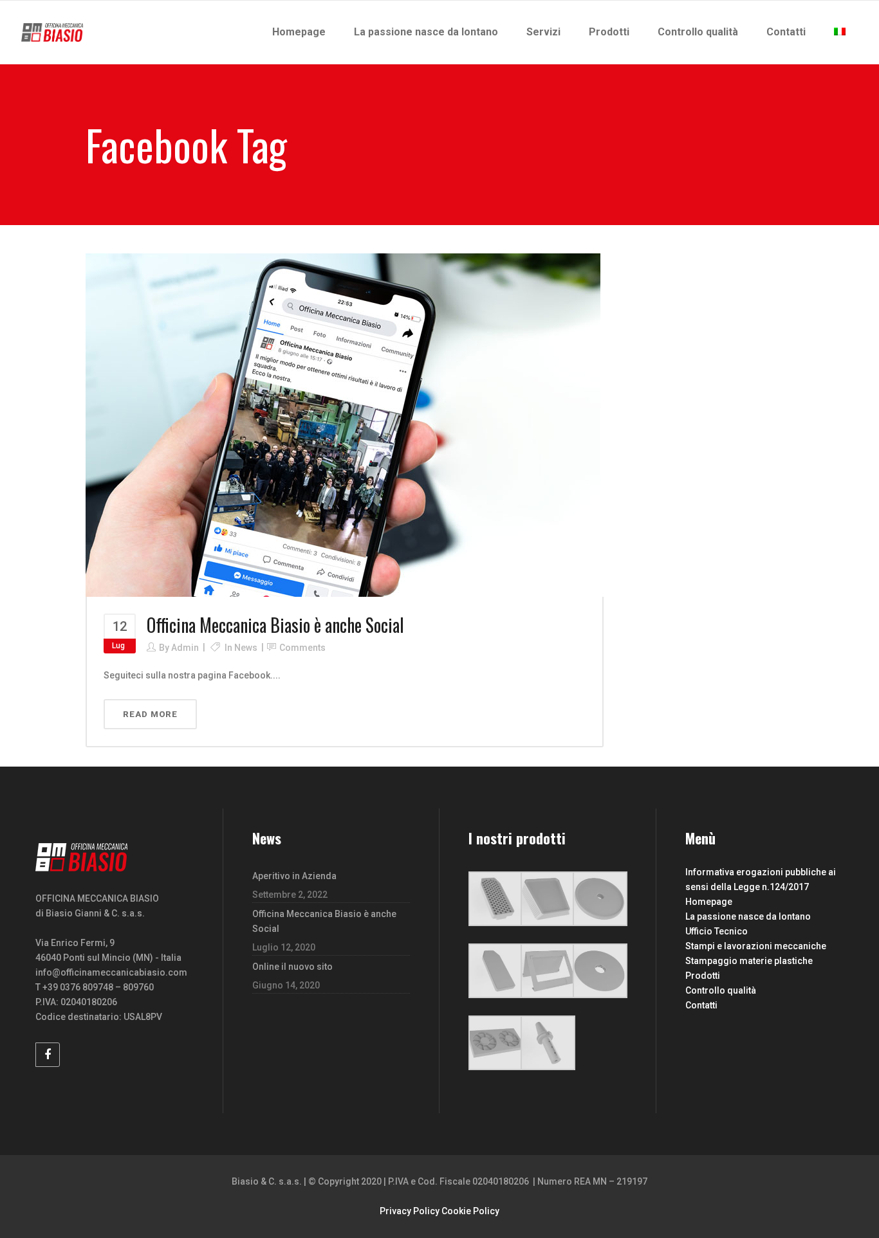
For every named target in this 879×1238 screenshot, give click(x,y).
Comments (302, 647)
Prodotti (702, 975)
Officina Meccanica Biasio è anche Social (275, 625)
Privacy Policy (409, 1211)
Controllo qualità (720, 990)
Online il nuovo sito (292, 966)
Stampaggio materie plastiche (749, 961)
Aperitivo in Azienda (294, 876)
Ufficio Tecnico (716, 931)
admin (185, 647)
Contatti (701, 1005)
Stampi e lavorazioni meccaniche (755, 946)
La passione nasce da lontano (748, 916)
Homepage (708, 902)
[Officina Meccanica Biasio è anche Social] (343, 424)
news (245, 647)
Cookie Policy (470, 1211)
